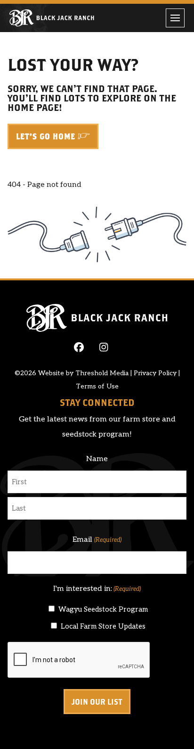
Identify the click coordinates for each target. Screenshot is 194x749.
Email (97, 539)
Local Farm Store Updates (103, 626)
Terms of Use (97, 386)
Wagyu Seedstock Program (103, 609)
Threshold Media (102, 373)
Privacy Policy (155, 373)
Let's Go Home (45, 136)
